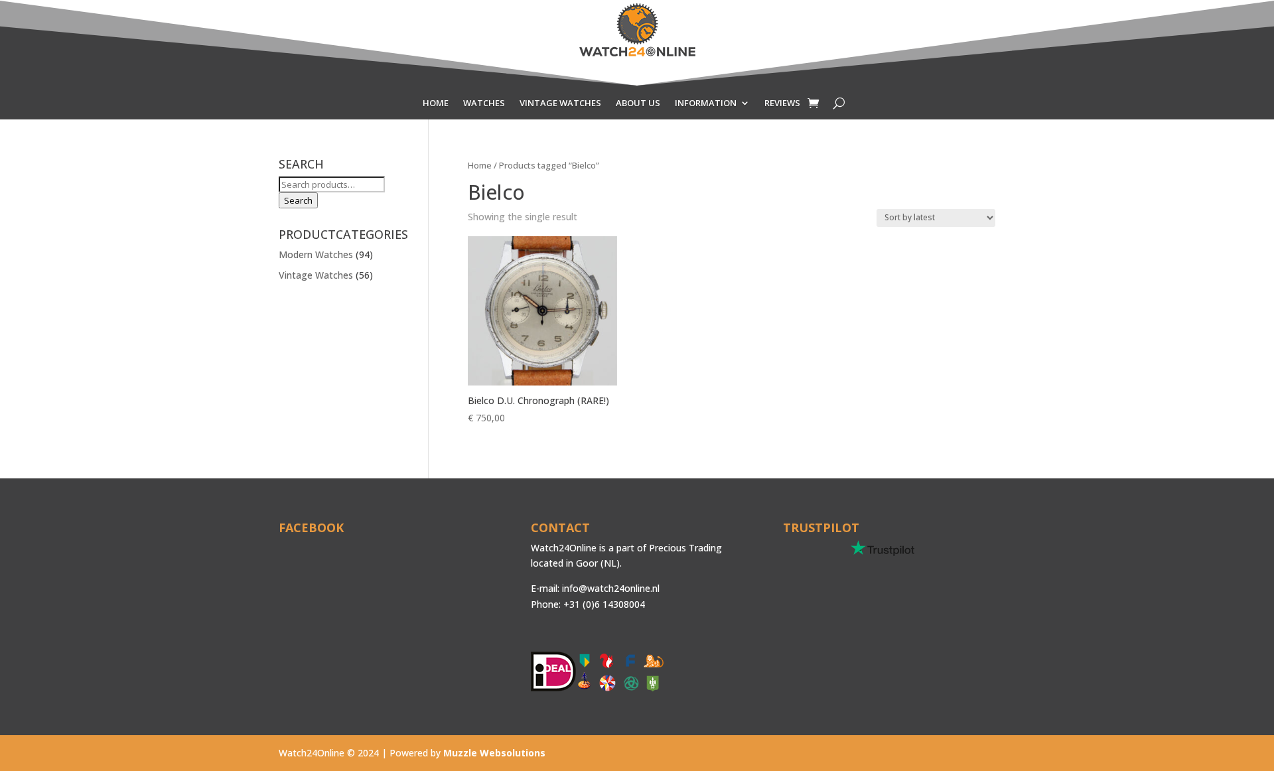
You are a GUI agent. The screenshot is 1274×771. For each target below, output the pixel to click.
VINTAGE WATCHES (560, 103)
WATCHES (484, 103)
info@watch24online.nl (611, 588)
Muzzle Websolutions (494, 752)
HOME (436, 103)
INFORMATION (706, 103)
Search (298, 200)
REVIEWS (782, 103)
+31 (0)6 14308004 (604, 604)
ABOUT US (638, 103)
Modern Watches (316, 254)
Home (480, 165)
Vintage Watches (316, 275)
